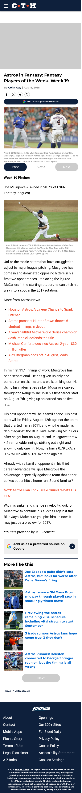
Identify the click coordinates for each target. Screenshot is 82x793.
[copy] (27, 94)
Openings (46, 718)
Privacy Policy (49, 739)
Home (7, 690)
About (7, 718)
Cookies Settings (51, 760)
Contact (9, 725)
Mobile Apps (12, 732)
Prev (15, 167)
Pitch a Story (12, 739)
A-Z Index (10, 760)
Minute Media (22, 769)
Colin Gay (14, 87)
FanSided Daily (50, 732)
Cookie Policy (49, 746)
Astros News (22, 690)
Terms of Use (13, 746)
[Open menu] (6, 5)
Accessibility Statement (57, 753)
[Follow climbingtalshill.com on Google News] (72, 546)
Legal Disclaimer (15, 753)
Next (66, 167)
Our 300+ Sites (50, 725)
